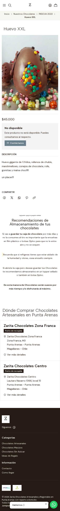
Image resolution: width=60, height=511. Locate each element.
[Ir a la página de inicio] (30, 5)
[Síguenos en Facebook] (14, 427)
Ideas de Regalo (10, 455)
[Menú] (4, 5)
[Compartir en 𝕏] (11, 198)
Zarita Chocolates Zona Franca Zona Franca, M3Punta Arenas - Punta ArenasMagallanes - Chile (24, 342)
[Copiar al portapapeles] (34, 198)
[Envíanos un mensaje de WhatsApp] (54, 505)
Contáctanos (17, 143)
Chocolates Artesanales (14, 443)
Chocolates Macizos (12, 447)
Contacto (7, 468)
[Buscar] (9, 5)
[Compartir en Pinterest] (26, 198)
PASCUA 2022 (46, 14)
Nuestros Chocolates (24, 14)
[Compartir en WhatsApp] (19, 198)
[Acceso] (50, 5)
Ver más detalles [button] (16, 354)
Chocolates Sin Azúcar (13, 451)
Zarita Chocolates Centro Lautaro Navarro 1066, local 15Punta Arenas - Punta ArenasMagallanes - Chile (24, 383)
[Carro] (55, 5)
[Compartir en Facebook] (4, 198)
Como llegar (8, 472)
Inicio (7, 14)
